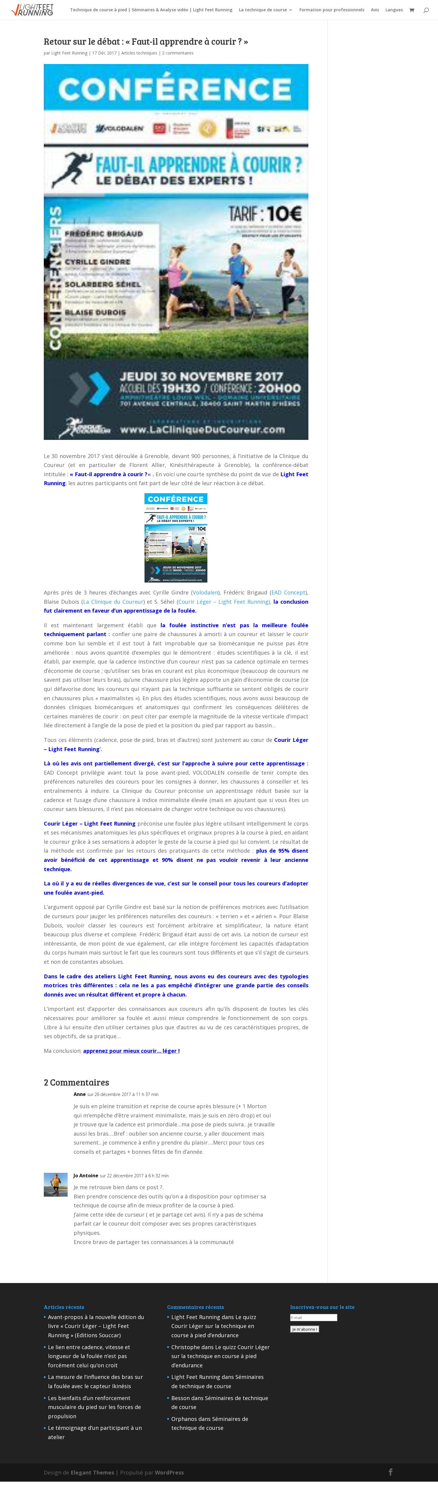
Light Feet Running (69, 53)
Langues (394, 10)
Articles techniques (139, 53)
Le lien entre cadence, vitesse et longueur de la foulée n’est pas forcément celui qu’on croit (89, 1356)
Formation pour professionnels (331, 10)
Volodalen (205, 592)
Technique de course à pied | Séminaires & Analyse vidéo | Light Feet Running (151, 10)
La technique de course (263, 10)
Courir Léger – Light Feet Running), (224, 601)
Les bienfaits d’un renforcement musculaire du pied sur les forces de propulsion (94, 1407)
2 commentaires (178, 53)
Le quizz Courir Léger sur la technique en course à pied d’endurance (213, 1326)
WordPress (169, 1472)
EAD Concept (288, 592)
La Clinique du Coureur (113, 601)
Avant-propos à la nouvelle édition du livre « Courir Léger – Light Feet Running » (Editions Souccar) (96, 1326)
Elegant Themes (92, 1472)
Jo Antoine (86, 1175)
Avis (375, 10)
